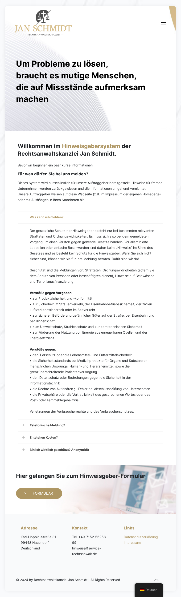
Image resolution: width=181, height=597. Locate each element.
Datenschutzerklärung (141, 537)
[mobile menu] (164, 22)
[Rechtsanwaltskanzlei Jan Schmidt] (43, 22)
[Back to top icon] (156, 580)
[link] (90, 315)
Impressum (132, 543)
